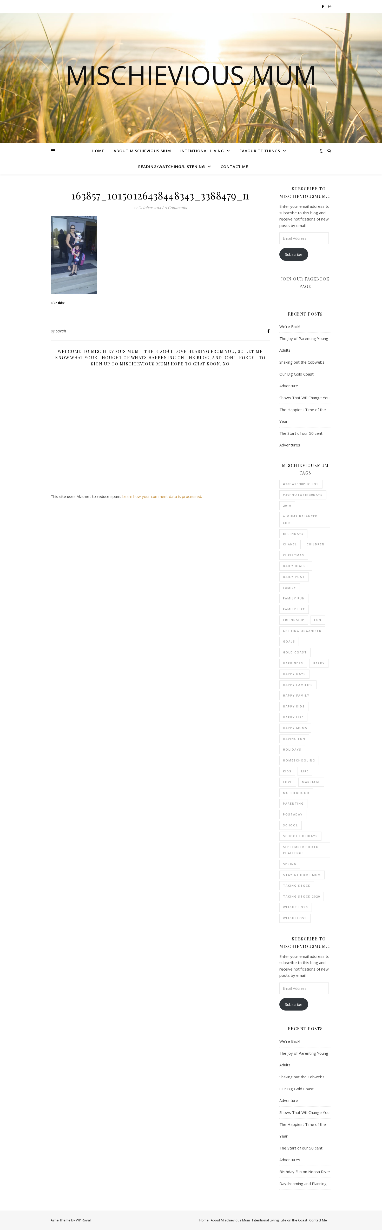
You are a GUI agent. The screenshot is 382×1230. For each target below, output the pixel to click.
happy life (293, 717)
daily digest (295, 566)
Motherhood (296, 793)
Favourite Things (260, 150)
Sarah (61, 331)
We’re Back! (289, 326)
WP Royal (83, 1220)
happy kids (294, 706)
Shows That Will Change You (304, 397)
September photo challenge (301, 850)
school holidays (300, 836)
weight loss (295, 907)
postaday (293, 814)
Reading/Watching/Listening (171, 166)
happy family (296, 695)
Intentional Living (202, 150)
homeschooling (299, 760)
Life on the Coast (294, 1220)
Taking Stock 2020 (301, 896)
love (287, 782)
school (290, 825)
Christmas (293, 555)
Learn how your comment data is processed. (162, 496)
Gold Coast (295, 652)
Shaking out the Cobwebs (302, 362)
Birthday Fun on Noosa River (304, 1171)
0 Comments (175, 207)
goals (289, 641)
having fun (294, 739)
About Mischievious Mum (142, 150)
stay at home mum (302, 875)
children (316, 544)
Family (289, 588)
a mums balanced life (300, 519)
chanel (290, 544)
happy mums (295, 728)
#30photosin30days (303, 495)
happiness (293, 663)
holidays (292, 749)
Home (98, 150)
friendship (294, 620)
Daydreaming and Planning (303, 1183)
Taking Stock (297, 885)
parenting (293, 803)
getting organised (302, 631)
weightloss (295, 918)
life (305, 771)
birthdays (293, 534)
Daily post (294, 577)
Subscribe (293, 254)
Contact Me (234, 166)
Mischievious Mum (191, 75)
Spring (290, 864)
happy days (294, 674)
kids (287, 771)
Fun (317, 620)
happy (319, 663)
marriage (311, 782)
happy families (298, 685)
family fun (294, 598)
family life (294, 609)
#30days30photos (301, 484)
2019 (287, 505)
